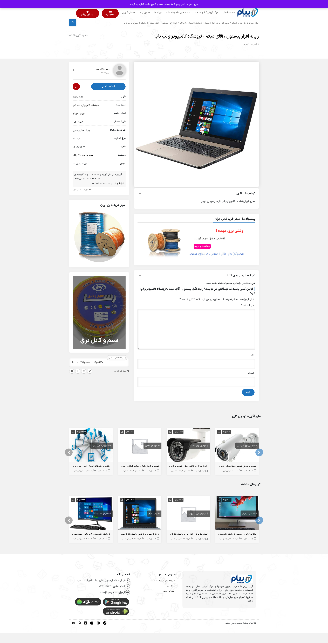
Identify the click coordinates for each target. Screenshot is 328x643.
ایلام (155, 513)
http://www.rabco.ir (83, 155)
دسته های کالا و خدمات (171, 12)
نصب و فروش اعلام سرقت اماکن (127, 470)
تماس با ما (138, 12)
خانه (257, 23)
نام (252, 355)
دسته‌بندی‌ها (100, 14)
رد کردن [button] (134, 4)
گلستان (252, 513)
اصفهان (106, 513)
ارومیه (191, 513)
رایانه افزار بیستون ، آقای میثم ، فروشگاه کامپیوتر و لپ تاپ (206, 36)
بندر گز (244, 513)
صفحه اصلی (222, 12)
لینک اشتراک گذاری (116, 357)
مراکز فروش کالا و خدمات (199, 12)
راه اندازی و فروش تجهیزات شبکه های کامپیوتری (72, 470)
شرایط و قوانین (117, 183)
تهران (254, 44)
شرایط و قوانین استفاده (163, 581)
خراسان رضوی (250, 445)
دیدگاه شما (247, 305)
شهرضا (98, 513)
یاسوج (186, 445)
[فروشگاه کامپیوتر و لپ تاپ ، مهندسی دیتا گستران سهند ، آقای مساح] (91, 514)
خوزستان (154, 445)
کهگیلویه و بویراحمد (198, 445)
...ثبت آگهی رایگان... (85, 14)
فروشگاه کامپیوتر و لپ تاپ (191, 23)
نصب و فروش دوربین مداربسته (225, 470)
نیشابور (239, 445)
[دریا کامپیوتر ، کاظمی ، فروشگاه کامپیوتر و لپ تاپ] (139, 514)
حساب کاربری (121, 12)
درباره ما (152, 12)
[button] (196, 194)
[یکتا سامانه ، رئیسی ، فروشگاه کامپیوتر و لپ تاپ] (237, 514)
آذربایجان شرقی (103, 445)
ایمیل (251, 373)
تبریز (93, 445)
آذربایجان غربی (200, 513)
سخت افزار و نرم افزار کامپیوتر (216, 23)
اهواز (147, 445)
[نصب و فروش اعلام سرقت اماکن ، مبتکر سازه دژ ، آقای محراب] (139, 446)
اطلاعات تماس (108, 86)
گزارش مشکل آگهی (80, 189)
